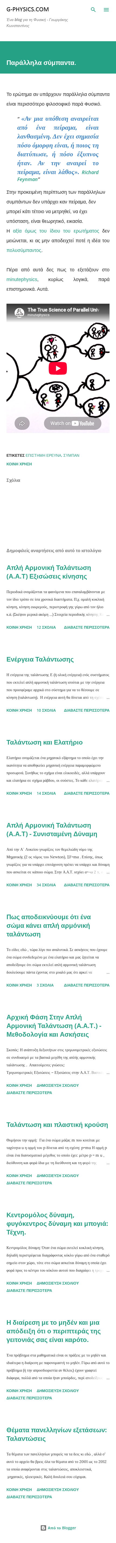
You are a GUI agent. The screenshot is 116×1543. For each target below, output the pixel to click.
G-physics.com (27, 9)
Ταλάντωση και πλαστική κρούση (57, 1124)
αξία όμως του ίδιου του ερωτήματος (56, 231)
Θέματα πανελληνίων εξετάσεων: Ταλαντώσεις (56, 1434)
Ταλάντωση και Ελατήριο (44, 742)
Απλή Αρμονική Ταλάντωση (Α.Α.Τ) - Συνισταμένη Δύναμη (51, 829)
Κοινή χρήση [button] (19, 463)
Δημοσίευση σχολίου (58, 1085)
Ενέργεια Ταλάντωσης (40, 659)
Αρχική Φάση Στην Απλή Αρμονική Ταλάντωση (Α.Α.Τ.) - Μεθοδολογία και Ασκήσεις (53, 1025)
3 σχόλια (45, 985)
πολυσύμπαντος (23, 250)
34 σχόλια (46, 884)
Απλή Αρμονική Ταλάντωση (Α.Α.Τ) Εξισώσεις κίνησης (48, 571)
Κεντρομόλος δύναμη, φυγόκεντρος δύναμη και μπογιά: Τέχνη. (57, 1223)
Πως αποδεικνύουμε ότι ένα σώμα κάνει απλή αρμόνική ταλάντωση (48, 925)
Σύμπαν (71, 455)
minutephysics (21, 279)
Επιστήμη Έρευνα (43, 455)
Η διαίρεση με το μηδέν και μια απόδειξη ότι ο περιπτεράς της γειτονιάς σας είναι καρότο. (53, 1331)
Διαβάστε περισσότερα (87, 627)
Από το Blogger (61, 1527)
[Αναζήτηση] (93, 9)
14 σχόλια (46, 793)
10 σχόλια (46, 710)
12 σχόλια (46, 627)
